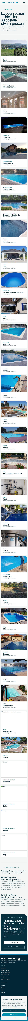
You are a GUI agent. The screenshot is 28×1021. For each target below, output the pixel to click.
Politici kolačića (13, 1007)
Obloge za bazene (5, 977)
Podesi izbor (14, 1018)
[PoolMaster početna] (10, 2)
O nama (3, 985)
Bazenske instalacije (5, 972)
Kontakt (3, 992)
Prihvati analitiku (14, 1014)
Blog (2, 990)
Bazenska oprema (5, 974)
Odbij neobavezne (14, 1010)
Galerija (3, 987)
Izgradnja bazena (5, 970)
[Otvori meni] (24, 2)
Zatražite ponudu (14, 942)
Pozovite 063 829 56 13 (14, 947)
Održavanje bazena (5, 979)
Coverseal (3, 968)
